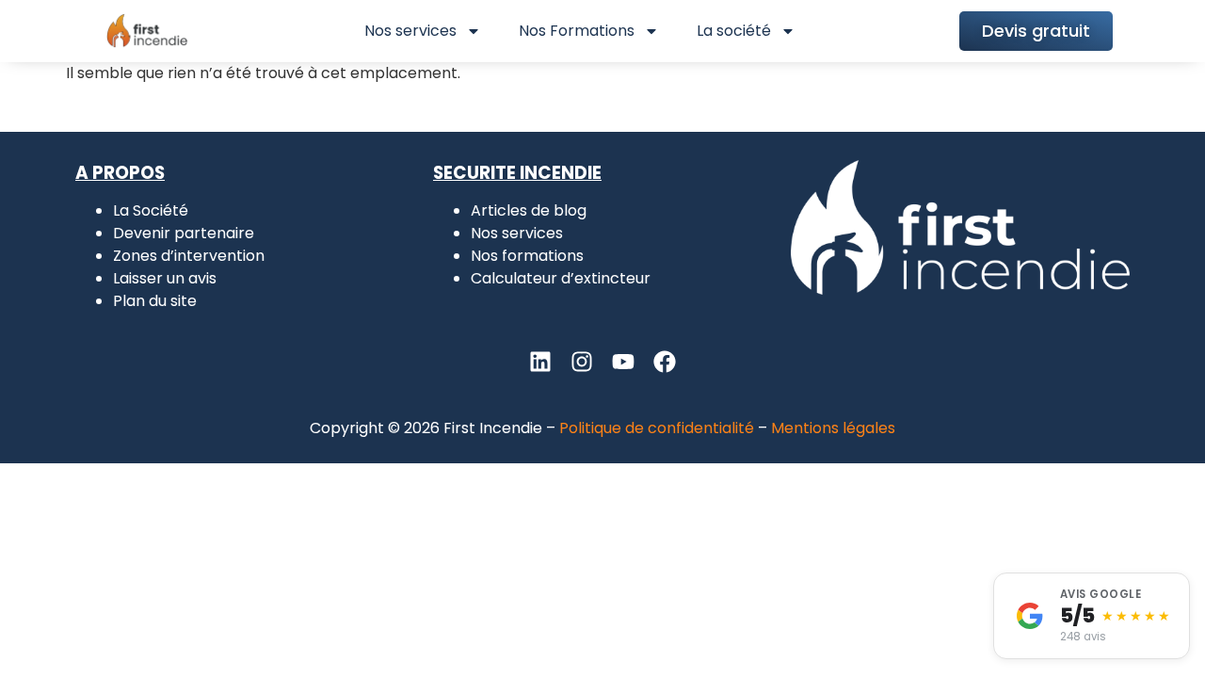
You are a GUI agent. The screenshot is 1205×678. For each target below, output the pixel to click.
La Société (150, 210)
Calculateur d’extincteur (561, 278)
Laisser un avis (165, 278)
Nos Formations (577, 30)
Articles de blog (528, 210)
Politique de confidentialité (656, 428)
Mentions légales (833, 428)
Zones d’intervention (189, 255)
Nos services (410, 30)
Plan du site (155, 301)
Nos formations (527, 255)
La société (734, 30)
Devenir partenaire (183, 233)
